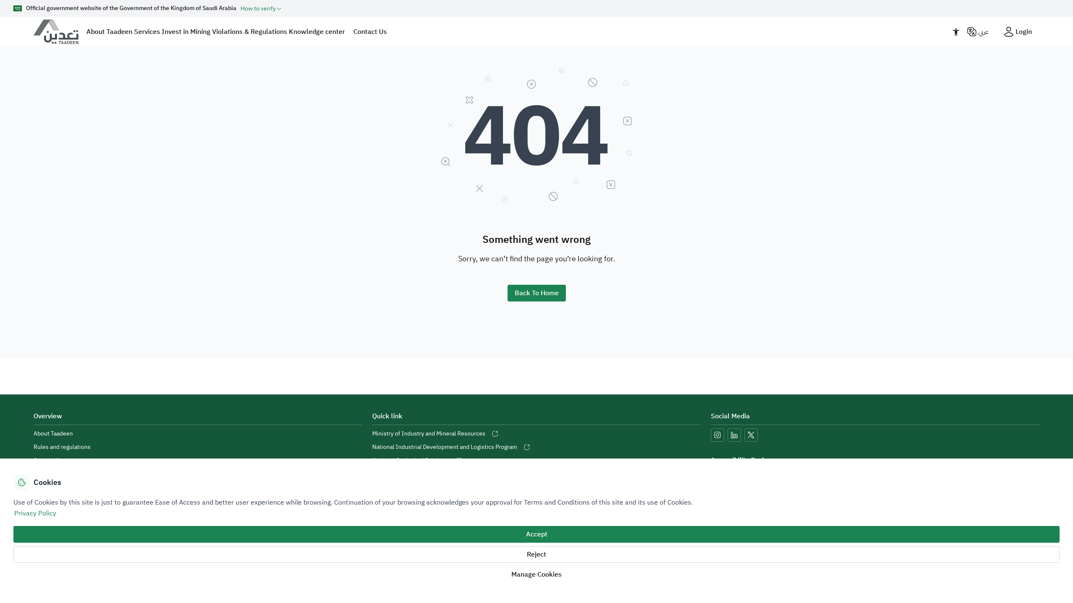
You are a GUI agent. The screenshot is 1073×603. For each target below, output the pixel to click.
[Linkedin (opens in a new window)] (734, 435)
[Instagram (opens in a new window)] (717, 435)
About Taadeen (53, 433)
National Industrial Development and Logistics (444, 447)
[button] (261, 8)
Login (1024, 32)
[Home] (60, 31)
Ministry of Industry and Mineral (428, 433)
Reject (536, 554)
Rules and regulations (62, 447)
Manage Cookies (536, 575)
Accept (536, 534)
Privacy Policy (35, 513)
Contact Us (370, 32)
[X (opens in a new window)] (751, 435)
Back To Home (537, 293)
